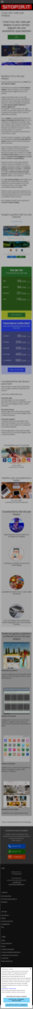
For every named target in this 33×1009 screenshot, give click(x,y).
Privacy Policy (12, 988)
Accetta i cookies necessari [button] (16, 1000)
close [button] (31, 969)
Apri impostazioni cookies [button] (16, 996)
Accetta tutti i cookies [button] (16, 1005)
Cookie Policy (5, 988)
